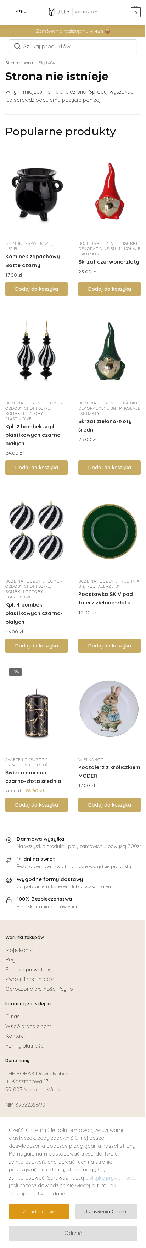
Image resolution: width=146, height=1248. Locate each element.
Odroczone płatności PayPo (39, 988)
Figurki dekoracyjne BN (107, 246)
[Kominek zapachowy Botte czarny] (36, 193)
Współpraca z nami (29, 1026)
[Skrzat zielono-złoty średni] (109, 352)
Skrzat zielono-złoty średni (105, 425)
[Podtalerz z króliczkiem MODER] (109, 709)
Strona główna (19, 62)
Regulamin (18, 959)
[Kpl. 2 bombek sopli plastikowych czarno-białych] (36, 352)
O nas (12, 1016)
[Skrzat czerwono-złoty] (109, 193)
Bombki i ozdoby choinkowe (36, 405)
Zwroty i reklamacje (29, 979)
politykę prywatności (110, 1177)
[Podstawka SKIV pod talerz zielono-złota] (109, 530)
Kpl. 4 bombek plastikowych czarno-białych (34, 613)
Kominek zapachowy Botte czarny (32, 260)
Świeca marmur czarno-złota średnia (33, 776)
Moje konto (19, 950)
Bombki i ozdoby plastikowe (24, 416)
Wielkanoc (90, 759)
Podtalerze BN (104, 586)
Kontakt (15, 1035)
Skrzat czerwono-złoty (108, 261)
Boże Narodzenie (98, 243)
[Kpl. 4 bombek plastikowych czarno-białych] (36, 530)
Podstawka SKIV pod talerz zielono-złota (105, 598)
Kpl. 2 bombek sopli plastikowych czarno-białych (34, 435)
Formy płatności (25, 1045)
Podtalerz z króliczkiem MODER (109, 771)
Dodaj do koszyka (36, 289)
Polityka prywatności (30, 969)
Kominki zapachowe (28, 243)
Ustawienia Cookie (106, 1211)
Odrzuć (73, 1233)
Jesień (12, 248)
